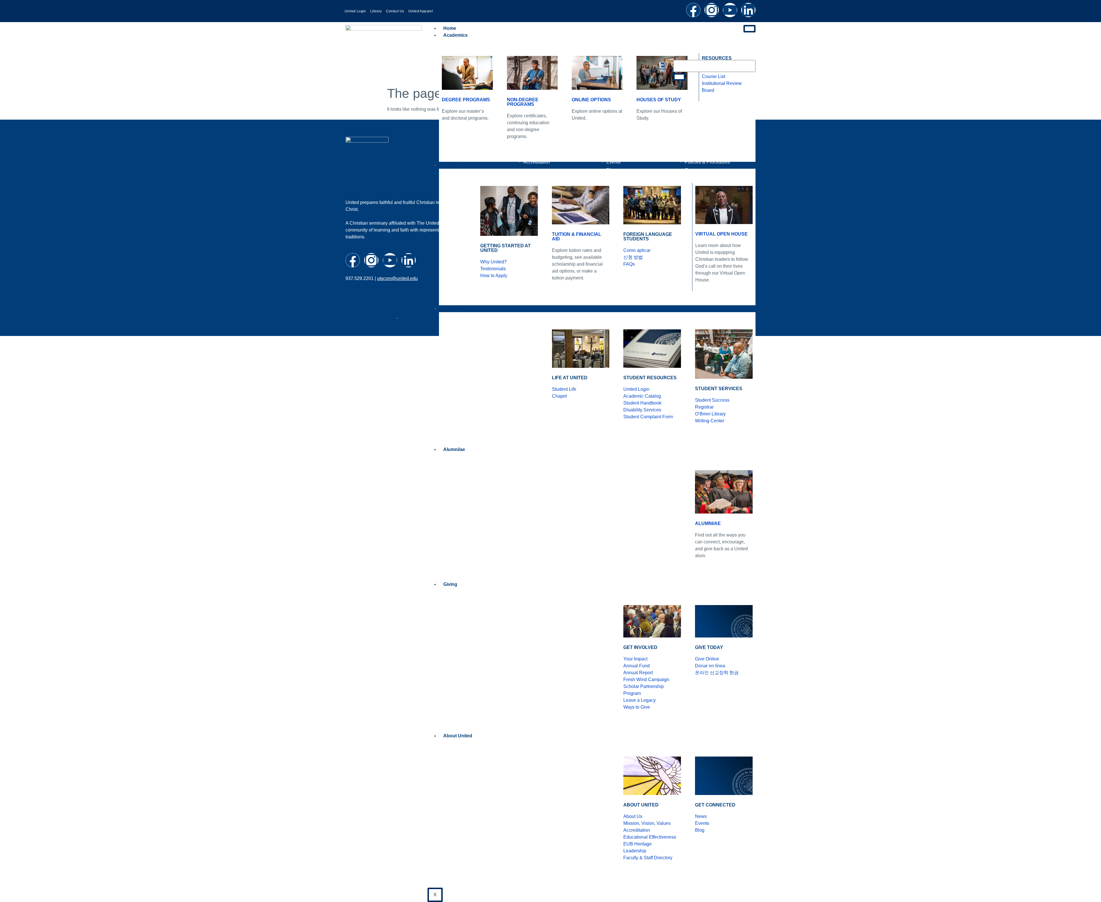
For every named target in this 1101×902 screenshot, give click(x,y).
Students (453, 308)
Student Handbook (642, 403)
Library (376, 11)
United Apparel (420, 11)
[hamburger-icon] (749, 28)
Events (702, 823)
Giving (450, 584)
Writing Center (709, 420)
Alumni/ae (454, 449)
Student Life (564, 389)
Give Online (707, 658)
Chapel (559, 396)
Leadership (634, 850)
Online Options (591, 99)
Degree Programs (466, 99)
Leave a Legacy (639, 700)
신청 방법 (633, 257)
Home (449, 28)
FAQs (629, 264)
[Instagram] (711, 10)
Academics (455, 35)
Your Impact (635, 658)
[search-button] (679, 77)
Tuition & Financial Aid (576, 236)
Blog (699, 830)
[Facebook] (693, 10)
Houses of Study (659, 99)
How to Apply (493, 275)
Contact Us (395, 11)
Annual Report (638, 672)
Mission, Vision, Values (647, 823)
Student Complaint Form (648, 416)
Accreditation (636, 830)
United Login (355, 11)
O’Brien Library (710, 413)
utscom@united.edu (397, 278)
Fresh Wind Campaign (646, 679)
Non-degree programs (522, 102)
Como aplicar (637, 250)
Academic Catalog (642, 396)
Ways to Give (636, 707)
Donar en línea (710, 665)
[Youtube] (730, 10)
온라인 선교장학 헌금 (717, 672)
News (701, 816)
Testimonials (493, 268)
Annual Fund (636, 665)
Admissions (456, 165)
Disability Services (642, 409)
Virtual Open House (721, 234)
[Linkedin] (748, 10)
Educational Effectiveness (649, 837)
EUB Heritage (637, 843)
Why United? (493, 261)
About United (457, 735)
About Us (632, 816)
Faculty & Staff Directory (647, 857)
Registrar (704, 407)
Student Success (712, 400)
